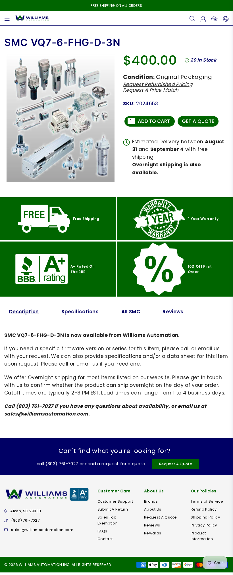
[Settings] (224, 18)
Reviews (173, 311)
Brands (151, 501)
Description (24, 311)
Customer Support (115, 501)
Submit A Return (112, 509)
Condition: (139, 77)
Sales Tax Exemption (107, 520)
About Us (152, 509)
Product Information (202, 536)
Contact (105, 539)
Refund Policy (204, 509)
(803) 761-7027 (25, 520)
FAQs (102, 531)
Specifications (80, 311)
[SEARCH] (192, 18)
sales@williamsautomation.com (42, 529)
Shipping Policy (205, 517)
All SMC (130, 311)
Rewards (152, 533)
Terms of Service (207, 501)
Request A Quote (175, 464)
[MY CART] (214, 18)
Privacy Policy (204, 525)
